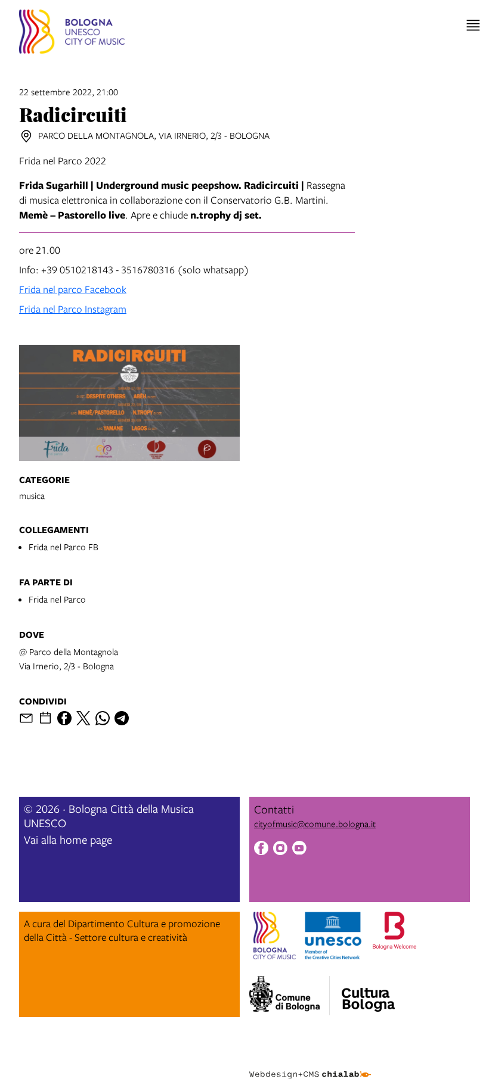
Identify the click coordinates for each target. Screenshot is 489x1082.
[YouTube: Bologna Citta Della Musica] (299, 849)
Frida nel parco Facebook (72, 289)
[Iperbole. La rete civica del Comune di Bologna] (289, 995)
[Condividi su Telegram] (121, 718)
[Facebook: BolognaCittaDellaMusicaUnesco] (261, 849)
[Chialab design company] (310, 1065)
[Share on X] (83, 718)
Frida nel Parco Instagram (72, 309)
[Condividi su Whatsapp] (102, 718)
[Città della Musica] (368, 992)
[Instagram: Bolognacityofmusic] (280, 849)
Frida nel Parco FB (63, 547)
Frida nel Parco (57, 599)
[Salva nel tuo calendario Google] (45, 718)
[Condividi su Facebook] (64, 718)
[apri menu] (473, 25)
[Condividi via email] (26, 718)
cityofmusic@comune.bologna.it (315, 824)
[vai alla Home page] (72, 33)
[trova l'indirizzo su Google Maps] (26, 136)
